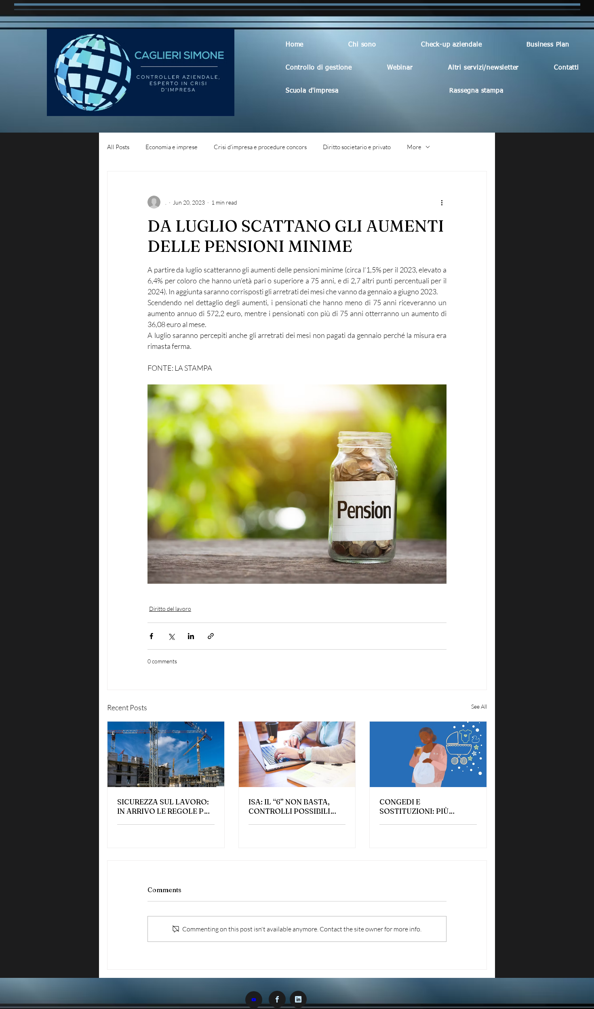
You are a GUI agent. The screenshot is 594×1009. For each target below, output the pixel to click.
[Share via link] (211, 636)
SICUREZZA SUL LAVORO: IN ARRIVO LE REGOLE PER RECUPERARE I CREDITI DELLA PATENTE (165, 806)
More (414, 147)
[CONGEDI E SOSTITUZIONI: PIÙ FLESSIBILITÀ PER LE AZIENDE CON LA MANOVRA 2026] (428, 754)
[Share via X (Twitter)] (171, 636)
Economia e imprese (171, 147)
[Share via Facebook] (151, 636)
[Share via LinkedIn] (191, 636)
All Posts (118, 147)
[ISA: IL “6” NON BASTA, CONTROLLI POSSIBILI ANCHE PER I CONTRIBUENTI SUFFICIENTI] (297, 754)
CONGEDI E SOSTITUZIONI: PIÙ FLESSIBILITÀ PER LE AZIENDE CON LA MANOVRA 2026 (416, 806)
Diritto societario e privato (357, 147)
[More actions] (442, 202)
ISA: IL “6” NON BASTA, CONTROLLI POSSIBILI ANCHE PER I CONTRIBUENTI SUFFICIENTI (289, 806)
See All (479, 706)
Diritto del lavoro (170, 608)
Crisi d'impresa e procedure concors (260, 147)
